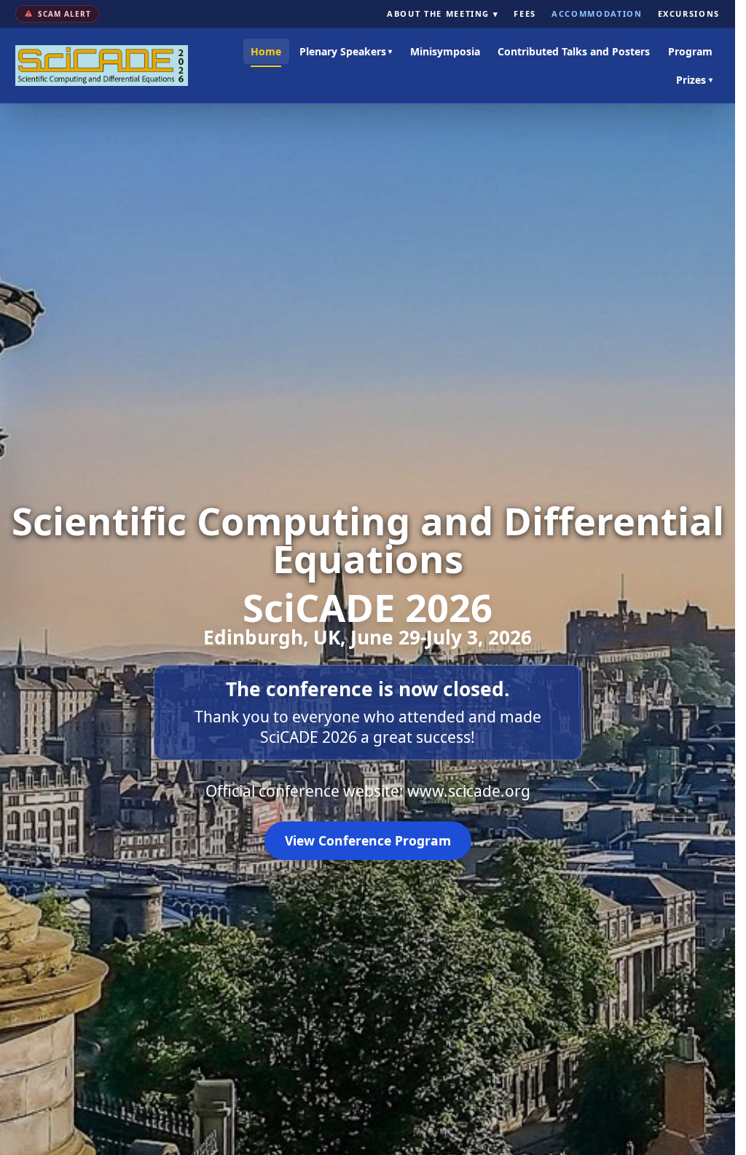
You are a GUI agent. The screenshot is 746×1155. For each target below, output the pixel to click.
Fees (525, 13)
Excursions (689, 13)
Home (266, 51)
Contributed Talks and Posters (574, 51)
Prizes (694, 80)
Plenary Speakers (346, 51)
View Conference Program (368, 840)
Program (690, 51)
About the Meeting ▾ (442, 13)
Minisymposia (445, 51)
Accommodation (596, 13)
